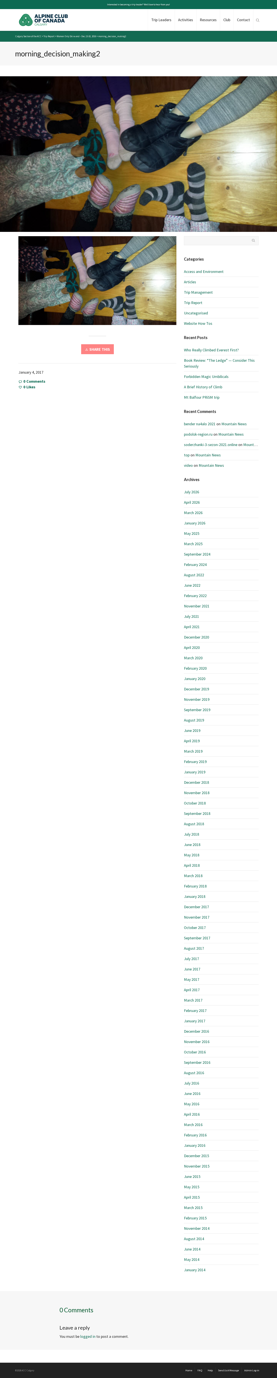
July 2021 (191, 616)
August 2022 (194, 574)
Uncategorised (196, 313)
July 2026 (191, 491)
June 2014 (192, 1249)
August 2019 (194, 720)
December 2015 (196, 1155)
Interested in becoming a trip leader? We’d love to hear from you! (138, 4)
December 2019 (196, 689)
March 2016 (193, 1124)
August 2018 (194, 823)
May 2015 (191, 1186)
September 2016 (197, 1062)
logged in (87, 1336)
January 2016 (194, 1145)
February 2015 (195, 1218)
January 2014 (194, 1269)
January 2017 (194, 1020)
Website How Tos (198, 323)
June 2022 (192, 585)
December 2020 (196, 637)
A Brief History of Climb (203, 386)
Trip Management (198, 292)
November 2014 (196, 1228)
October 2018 (195, 803)
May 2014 (191, 1259)
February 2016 (195, 1135)
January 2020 (194, 678)
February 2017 (195, 1010)
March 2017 (193, 1000)
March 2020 (193, 657)
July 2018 (191, 834)
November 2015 (196, 1166)
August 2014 (194, 1238)
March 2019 (193, 751)
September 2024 (197, 554)
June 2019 (192, 730)
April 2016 (192, 1114)
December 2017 (196, 906)
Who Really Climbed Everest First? (211, 349)
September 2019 (197, 709)
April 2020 (192, 647)
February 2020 (195, 668)
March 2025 (193, 543)
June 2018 (192, 844)
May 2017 (191, 979)
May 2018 (191, 854)
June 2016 (192, 1093)
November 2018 (196, 792)
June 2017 (192, 969)
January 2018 (194, 896)
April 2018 (192, 865)
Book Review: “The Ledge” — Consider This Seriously (219, 363)
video (188, 465)
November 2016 (196, 1041)
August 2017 (194, 948)
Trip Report (193, 302)
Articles (190, 281)
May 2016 (191, 1103)
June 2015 (192, 1176)
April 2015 (192, 1197)
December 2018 (196, 782)
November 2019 (196, 699)
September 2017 (197, 937)
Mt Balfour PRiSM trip (201, 397)
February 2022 (195, 595)
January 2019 (194, 771)
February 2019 (195, 761)
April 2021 (192, 626)
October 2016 (195, 1052)
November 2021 (196, 606)
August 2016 (194, 1072)
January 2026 (194, 523)
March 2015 (193, 1207)
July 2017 (191, 958)
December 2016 (196, 1031)
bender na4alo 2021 (200, 423)
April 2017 (192, 989)
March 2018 (193, 875)
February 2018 (195, 886)
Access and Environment (204, 271)
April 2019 (192, 740)
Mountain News (234, 423)
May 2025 (191, 533)
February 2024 (195, 564)
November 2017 (196, 917)
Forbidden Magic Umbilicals (206, 376)
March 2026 (193, 512)
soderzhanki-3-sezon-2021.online (210, 444)
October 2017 (195, 927)
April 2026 (192, 502)
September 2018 (197, 813)
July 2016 (191, 1083)
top (187, 454)
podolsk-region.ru (198, 434)
